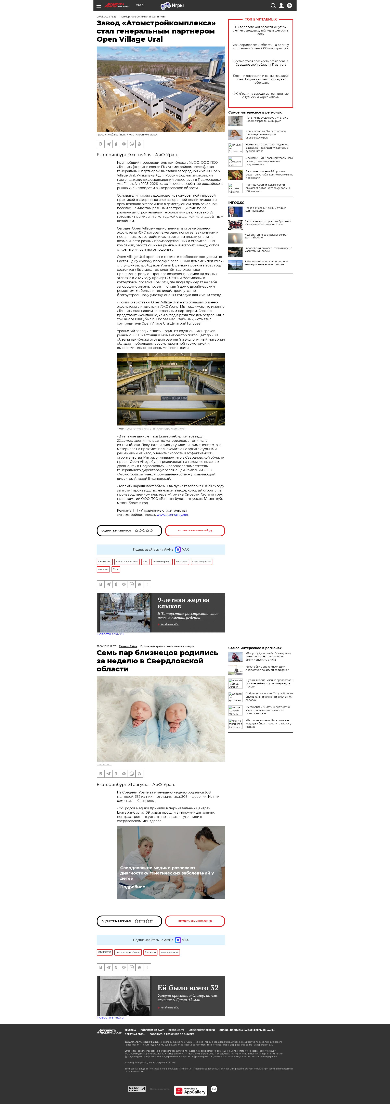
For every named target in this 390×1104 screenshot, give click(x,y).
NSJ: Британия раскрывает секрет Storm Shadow (266, 236)
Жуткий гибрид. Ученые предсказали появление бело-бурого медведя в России (269, 683)
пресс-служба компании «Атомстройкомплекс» (155, 428)
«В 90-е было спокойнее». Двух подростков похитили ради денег (267, 668)
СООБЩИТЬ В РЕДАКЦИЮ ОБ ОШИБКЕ (172, 1034)
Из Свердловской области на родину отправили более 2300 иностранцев (261, 46)
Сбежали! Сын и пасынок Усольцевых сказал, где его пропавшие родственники (269, 161)
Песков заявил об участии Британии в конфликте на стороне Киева (268, 223)
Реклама (130, 1030)
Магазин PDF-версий (202, 1030)
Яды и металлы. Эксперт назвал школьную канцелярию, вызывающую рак (266, 134)
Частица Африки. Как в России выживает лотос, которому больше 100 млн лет (268, 188)
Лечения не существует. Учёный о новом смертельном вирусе (267, 119)
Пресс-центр (176, 1030)
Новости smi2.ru (110, 634)
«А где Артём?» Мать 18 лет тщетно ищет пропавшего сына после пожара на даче (268, 710)
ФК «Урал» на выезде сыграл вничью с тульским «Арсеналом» (261, 95)
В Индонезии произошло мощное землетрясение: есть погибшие (266, 263)
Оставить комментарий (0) (195, 530)
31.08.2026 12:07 (106, 646)
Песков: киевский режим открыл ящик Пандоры (265, 209)
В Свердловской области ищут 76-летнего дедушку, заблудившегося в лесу (260, 30)
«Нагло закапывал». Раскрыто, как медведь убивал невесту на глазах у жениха (268, 723)
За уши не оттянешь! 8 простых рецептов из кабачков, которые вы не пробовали (269, 174)
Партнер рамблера (159, 1089)
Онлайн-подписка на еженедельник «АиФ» (247, 1030)
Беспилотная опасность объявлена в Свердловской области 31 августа (260, 63)
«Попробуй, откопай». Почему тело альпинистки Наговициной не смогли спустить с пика (268, 656)
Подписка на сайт (152, 1030)
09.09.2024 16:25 (106, 16)
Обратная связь (135, 1034)
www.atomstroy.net (172, 515)
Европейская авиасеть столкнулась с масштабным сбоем (268, 249)
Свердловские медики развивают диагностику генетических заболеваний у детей (167, 873)
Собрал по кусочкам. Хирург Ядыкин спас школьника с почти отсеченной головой (269, 696)
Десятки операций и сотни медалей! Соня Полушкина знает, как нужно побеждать (261, 79)
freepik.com (104, 764)
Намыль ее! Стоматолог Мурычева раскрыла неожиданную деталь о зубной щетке (267, 148)
